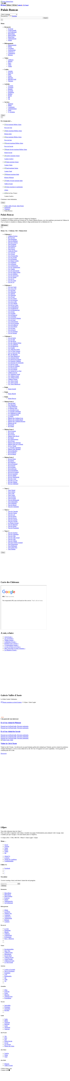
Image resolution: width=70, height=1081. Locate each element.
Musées (10, 61)
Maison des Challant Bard (15, 420)
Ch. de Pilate (11, 313)
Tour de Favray (12, 518)
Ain (5, 1036)
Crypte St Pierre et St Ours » (12, 647)
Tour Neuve (11, 249)
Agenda (10, 71)
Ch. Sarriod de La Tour (14, 371)
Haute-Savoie (8, 152)
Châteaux (10, 60)
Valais (6, 1055)
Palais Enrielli (12, 389)
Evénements (7, 937)
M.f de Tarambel (13, 474)
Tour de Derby (12, 516)
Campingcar (11, 53)
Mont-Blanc (7, 893)
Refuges (10, 55)
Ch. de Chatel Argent (14, 272)
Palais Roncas (12, 398)
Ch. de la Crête (12, 302)
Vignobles (7, 1008)
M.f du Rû (11, 424)
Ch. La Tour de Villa (14, 353)
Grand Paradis (12, 30)
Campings (7, 915)
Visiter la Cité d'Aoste (9, 743)
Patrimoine (7, 207)
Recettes (6, 1010)
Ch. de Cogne (12, 280)
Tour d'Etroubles (13, 501)
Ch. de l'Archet (12, 257)
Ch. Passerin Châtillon (14, 361)
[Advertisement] (35, 566)
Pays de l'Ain (8, 127)
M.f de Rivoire (12, 469)
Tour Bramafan (12, 239)
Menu (2, 3)
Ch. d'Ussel (11, 297)
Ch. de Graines (12, 298)
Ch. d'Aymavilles (13, 256)
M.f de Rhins (12, 467)
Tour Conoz (11, 495)
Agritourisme (12, 50)
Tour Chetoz (11, 492)
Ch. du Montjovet (13, 346)
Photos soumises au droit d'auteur (12, 702)
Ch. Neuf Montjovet (14, 356)
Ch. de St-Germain (13, 323)
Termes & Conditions (10, 859)
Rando (10, 95)
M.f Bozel (11, 438)
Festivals (10, 73)
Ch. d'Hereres (12, 292)
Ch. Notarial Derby (13, 358)
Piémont (6, 1064)
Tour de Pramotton (13, 528)
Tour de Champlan (13, 506)
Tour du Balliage (13, 241)
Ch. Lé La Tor (12, 288)
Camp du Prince (12, 251)
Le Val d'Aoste (8, 962)
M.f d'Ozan (11, 441)
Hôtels (10, 46)
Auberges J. (11, 51)
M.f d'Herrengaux (13, 439)
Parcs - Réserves (9, 938)
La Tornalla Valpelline (14, 411)
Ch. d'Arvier (11, 252)
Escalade (10, 90)
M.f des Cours (12, 479)
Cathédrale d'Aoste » (10, 642)
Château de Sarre (9, 961)
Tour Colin (11, 493)
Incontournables (9, 949)
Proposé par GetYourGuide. (9, 726)
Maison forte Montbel (14, 449)
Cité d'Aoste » (8, 637)
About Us (7, 856)
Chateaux (7, 209)
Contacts (6, 858)
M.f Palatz (11, 426)
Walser (10, 40)
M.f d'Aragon (12, 431)
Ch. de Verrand (12, 333)
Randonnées (7, 976)
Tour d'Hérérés (12, 503)
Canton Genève (8, 159)
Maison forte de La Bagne (15, 444)
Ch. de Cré (11, 282)
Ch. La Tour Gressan (14, 351)
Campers (6, 921)
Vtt (9, 99)
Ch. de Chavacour (13, 275)
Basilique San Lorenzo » (11, 643)
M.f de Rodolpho (13, 470)
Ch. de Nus (11, 312)
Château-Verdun (12, 379)
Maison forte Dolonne (14, 442)
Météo (10, 105)
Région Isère (8, 134)
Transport (7, 1022)
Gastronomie (8, 935)
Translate (14, 16)
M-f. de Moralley (13, 354)
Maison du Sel (12, 423)
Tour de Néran (12, 526)
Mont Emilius (12, 35)
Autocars (7, 1029)
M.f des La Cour (13, 480)
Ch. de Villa (11, 339)
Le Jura (6, 929)
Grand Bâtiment (12, 406)
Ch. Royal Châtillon (14, 366)
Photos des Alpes (9, 1046)
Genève (6, 1053)
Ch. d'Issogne (12, 295)
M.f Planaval (11, 462)
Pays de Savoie (8, 146)
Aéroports (7, 1027)
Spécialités (7, 1005)
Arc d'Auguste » (9, 638)
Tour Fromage (12, 244)
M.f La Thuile (12, 446)
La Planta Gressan (13, 523)
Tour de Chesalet (13, 511)
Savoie (6, 1043)
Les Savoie (7, 1044)
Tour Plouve (11, 247)
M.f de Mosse (12, 454)
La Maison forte (12, 408)
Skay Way (7, 951)
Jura (5, 1039)
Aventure (10, 87)
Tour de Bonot (12, 505)
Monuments (7, 954)
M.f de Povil (11, 465)
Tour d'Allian (12, 497)
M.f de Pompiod (12, 464)
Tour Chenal (11, 490)
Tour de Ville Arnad (14, 537)
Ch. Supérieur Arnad (14, 374)
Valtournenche (12, 38)
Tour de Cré (11, 515)
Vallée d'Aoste (8, 184)
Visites (10, 66)
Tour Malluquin (12, 546)
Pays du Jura (8, 140)
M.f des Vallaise (12, 482)
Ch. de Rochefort (13, 321)
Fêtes (9, 74)
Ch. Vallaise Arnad (13, 376)
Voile (5, 979)
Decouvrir (4, 753)
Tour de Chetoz (12, 513)
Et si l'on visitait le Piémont (11, 723)
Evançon (10, 29)
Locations (11, 48)
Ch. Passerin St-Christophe (16, 363)
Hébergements (12, 45)
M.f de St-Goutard (13, 472)
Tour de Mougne (13, 524)
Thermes (10, 81)
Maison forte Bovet (13, 436)
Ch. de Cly (11, 279)
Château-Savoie (12, 372)
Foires (10, 76)
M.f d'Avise (11, 434)
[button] (3, 5)
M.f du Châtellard (13, 484)
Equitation (11, 92)
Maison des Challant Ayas (15, 418)
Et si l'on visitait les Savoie (10, 731)
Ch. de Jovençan (13, 300)
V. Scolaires (11, 112)
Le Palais (10, 416)
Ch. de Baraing (12, 259)
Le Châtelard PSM (13, 415)
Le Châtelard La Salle (14, 413)
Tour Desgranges (13, 544)
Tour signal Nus (12, 547)
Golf (5, 974)
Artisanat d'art (8, 996)
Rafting (10, 94)
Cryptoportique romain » (11, 645)
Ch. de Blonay (12, 262)
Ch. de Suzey (12, 330)
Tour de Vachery (13, 532)
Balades (10, 89)
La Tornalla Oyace (13, 410)
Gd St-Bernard (12, 32)
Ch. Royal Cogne (13, 364)
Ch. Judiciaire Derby (14, 349)
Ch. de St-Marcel (13, 325)
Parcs (9, 63)
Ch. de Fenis (11, 290)
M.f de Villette (12, 475)
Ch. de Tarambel (13, 331)
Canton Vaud (8, 171)
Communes (11, 107)
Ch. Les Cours (12, 287)
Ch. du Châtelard (13, 344)
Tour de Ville (12, 539)
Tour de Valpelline (13, 534)
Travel (6, 845)
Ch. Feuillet (11, 348)
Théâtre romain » (9, 640)
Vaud (5, 1056)
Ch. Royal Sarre (12, 367)
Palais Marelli (12, 393)
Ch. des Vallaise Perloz (14, 343)
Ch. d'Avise (11, 254)
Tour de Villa (12, 536)
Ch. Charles (11, 269)
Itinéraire (10, 104)
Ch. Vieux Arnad (13, 381)
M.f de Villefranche (13, 477)
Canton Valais (8, 165)
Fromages (7, 1007)
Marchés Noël (12, 79)
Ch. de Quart (11, 320)
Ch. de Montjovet (13, 308)
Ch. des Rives (12, 341)
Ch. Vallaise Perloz (13, 377)
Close (2, 115)
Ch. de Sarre (11, 328)
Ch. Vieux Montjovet (14, 384)
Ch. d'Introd (11, 293)
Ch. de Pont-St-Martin (14, 318)
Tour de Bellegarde (13, 500)
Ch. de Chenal (12, 277)
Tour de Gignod (12, 519)
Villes (9, 64)
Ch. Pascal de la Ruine (14, 359)
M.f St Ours (11, 237)
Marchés (10, 77)
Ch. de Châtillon (13, 274)
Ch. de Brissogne (13, 266)
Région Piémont (9, 177)
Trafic (9, 110)
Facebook (7, 868)
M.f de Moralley (12, 451)
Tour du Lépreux (13, 242)
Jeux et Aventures (9, 971)
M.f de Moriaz (12, 452)
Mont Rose (11, 37)
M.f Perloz (11, 460)
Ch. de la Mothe (12, 303)
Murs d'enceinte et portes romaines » (14, 648)
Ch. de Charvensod (13, 270)
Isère (5, 1038)
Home (22, 206)
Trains (6, 848)
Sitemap (3, 885)
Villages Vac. (8, 913)
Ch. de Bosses (12, 264)
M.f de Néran (12, 459)
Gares (6, 1026)
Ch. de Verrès (12, 338)
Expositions (7, 998)
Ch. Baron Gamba (13, 261)
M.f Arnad (11, 433)
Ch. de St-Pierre (12, 326)
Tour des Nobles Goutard (15, 542)
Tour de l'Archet (12, 521)
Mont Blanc (11, 33)
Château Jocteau (12, 236)
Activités (10, 86)
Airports (6, 846)
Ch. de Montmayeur (14, 310)
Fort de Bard (11, 403)
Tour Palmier (11, 549)
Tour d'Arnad (12, 498)
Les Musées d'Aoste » (10, 650)
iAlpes (11, 1)
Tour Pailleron (12, 246)
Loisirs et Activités (9, 969)
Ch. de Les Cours (13, 305)
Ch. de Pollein (12, 316)
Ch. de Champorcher (14, 267)
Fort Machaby (12, 405)
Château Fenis (8, 952)
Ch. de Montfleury (13, 307)
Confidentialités (8, 861)
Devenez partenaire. (23, 726)
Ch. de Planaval (12, 315)
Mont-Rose (7, 894)
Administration (12, 108)
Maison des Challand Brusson (16, 421)
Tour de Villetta (12, 541)
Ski (9, 97)
